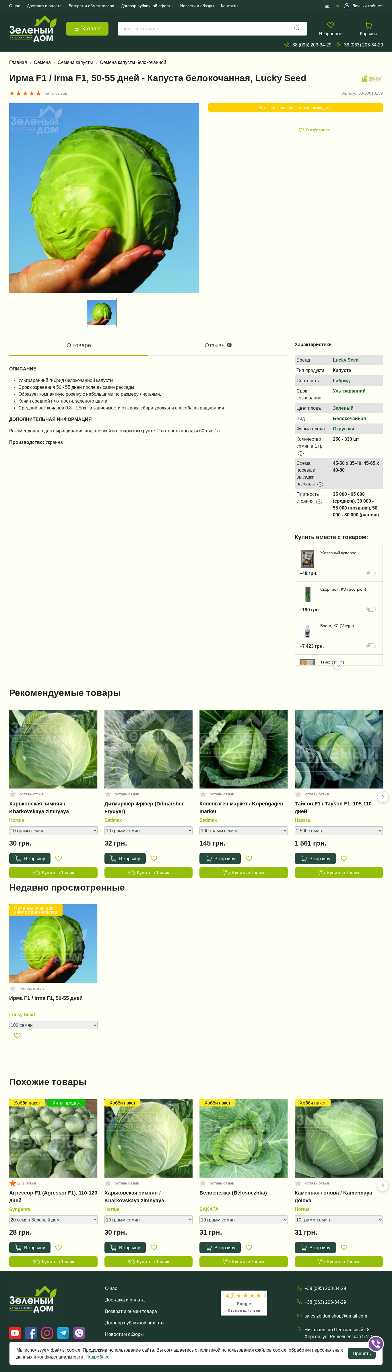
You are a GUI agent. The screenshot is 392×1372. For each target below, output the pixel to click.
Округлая (343, 428)
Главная (18, 62)
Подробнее (98, 1357)
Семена (42, 62)
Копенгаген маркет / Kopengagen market (241, 807)
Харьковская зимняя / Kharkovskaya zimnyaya (39, 807)
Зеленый (343, 408)
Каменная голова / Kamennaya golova (333, 1196)
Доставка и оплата (125, 1299)
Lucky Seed (346, 360)
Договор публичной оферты (134, 1322)
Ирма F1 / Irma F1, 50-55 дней (46, 998)
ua (327, 6)
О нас (111, 1288)
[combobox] (212, 29)
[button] (338, 665)
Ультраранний (349, 391)
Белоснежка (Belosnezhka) (233, 1192)
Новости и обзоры (124, 1334)
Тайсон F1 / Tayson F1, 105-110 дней (333, 807)
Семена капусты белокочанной (133, 62)
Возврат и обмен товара (131, 1311)
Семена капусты (75, 62)
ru (337, 6)
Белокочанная (349, 418)
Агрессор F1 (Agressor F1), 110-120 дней (53, 1196)
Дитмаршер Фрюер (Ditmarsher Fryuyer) (144, 807)
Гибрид (341, 380)
